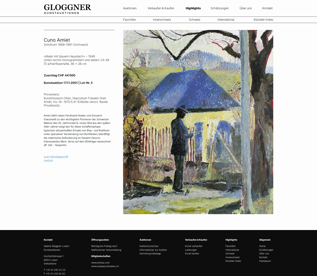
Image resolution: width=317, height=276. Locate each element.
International (225, 19)
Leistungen (191, 249)
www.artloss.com (100, 262)
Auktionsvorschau (149, 246)
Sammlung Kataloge (150, 253)
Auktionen (130, 8)
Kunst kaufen (192, 253)
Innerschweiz (162, 19)
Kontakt (267, 8)
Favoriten (129, 19)
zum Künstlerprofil (56, 157)
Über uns (246, 8)
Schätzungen (220, 8)
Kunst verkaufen (194, 246)
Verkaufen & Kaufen (161, 8)
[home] (68, 14)
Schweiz (194, 19)
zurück (48, 160)
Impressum (265, 260)
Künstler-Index (263, 19)
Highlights (193, 8)
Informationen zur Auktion (153, 249)
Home (262, 246)
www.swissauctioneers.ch (105, 266)
